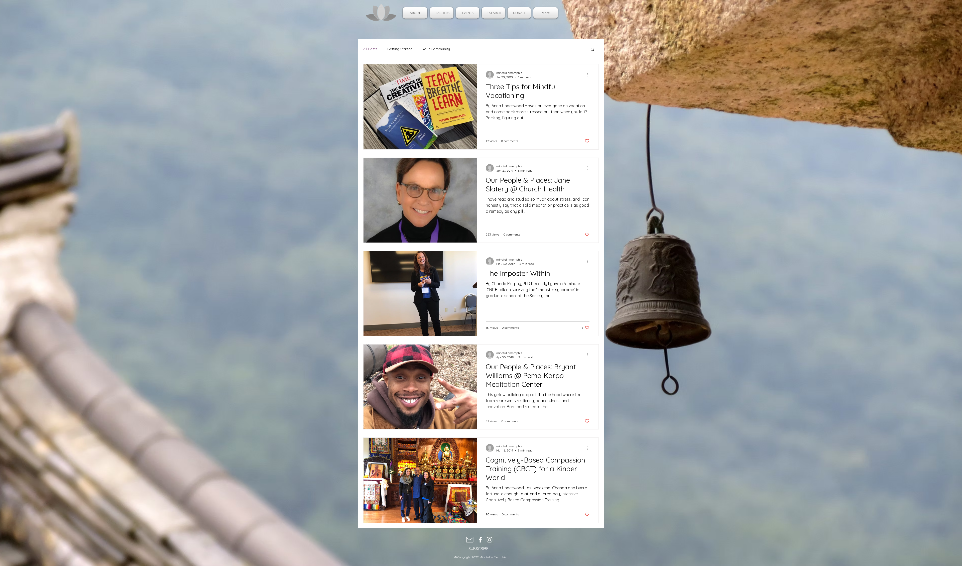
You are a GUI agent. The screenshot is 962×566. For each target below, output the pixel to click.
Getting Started (400, 49)
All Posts (370, 49)
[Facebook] (480, 539)
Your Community (436, 49)
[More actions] (589, 75)
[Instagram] (489, 539)
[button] (592, 49)
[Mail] (469, 539)
